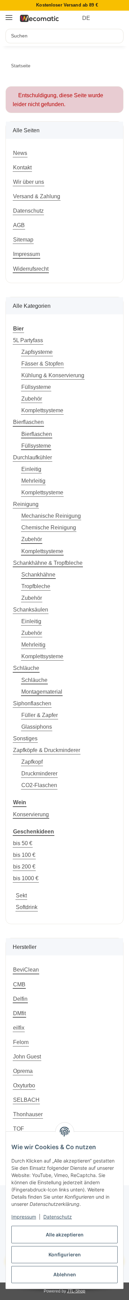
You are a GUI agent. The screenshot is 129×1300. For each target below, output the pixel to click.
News (20, 153)
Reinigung (26, 504)
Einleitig (31, 469)
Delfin (20, 999)
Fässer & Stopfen (42, 363)
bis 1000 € (26, 878)
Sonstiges (25, 738)
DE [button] (86, 18)
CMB (19, 984)
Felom (21, 1042)
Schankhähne (38, 574)
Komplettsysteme (42, 410)
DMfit (19, 1013)
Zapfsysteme (37, 352)
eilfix (18, 1027)
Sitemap (23, 239)
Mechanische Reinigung (51, 516)
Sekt (21, 895)
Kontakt (22, 167)
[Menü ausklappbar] (9, 15)
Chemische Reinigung (48, 527)
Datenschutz (57, 1217)
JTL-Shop (76, 1291)
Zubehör (31, 398)
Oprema (23, 1071)
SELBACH (26, 1100)
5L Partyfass (28, 340)
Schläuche (26, 668)
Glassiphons (36, 727)
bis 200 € (24, 866)
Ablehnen (64, 1274)
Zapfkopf (32, 762)
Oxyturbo (24, 1085)
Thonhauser (28, 1114)
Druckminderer (39, 773)
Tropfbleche (35, 586)
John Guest (27, 1056)
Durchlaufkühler (32, 457)
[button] (105, 18)
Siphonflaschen (32, 703)
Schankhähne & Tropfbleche (48, 563)
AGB (19, 225)
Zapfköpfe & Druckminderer (46, 750)
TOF (18, 1128)
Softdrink (26, 907)
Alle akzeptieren (65, 1234)
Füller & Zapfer (39, 715)
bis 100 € (24, 855)
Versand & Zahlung (36, 196)
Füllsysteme (36, 387)
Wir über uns (28, 182)
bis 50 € (22, 843)
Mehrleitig (33, 481)
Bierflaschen (28, 422)
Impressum (23, 1217)
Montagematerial (41, 691)
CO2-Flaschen (39, 785)
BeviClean (26, 969)
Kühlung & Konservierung (52, 375)
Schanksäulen (30, 609)
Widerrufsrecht (31, 269)
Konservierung (31, 814)
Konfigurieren (65, 1254)
